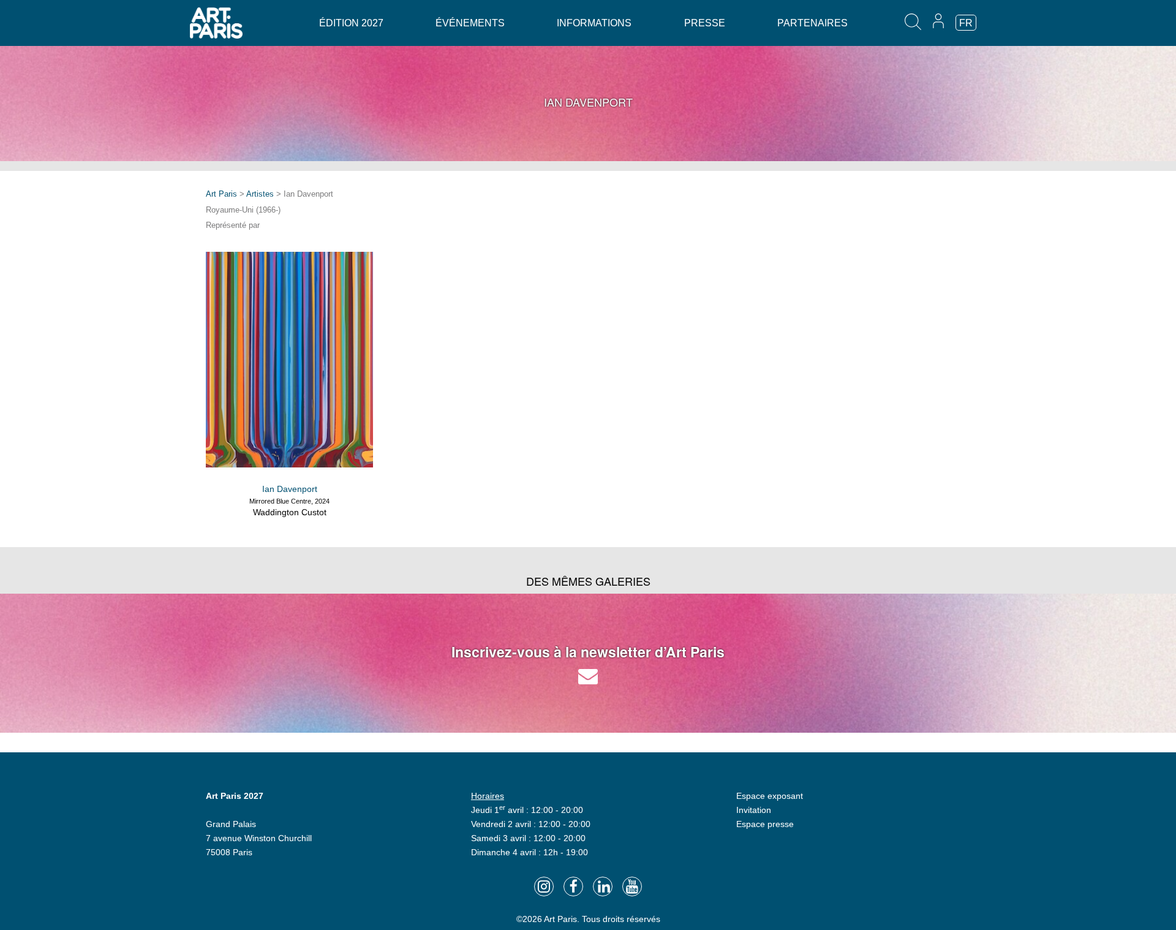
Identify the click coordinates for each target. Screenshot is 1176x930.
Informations (594, 23)
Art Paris (221, 193)
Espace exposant (769, 796)
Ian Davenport (289, 489)
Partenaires (812, 23)
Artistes (260, 193)
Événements (470, 23)
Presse (704, 23)
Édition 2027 (351, 23)
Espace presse (765, 824)
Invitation (753, 810)
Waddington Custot (289, 512)
